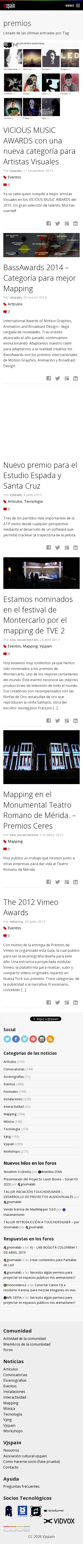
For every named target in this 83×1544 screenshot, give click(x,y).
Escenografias (14, 1077)
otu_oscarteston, (25, 639)
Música (9, 1121)
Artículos (15, 303)
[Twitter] (7, 1039)
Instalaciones (13, 1099)
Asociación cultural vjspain (25, 1456)
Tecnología (33, 501)
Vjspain (46, 646)
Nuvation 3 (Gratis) (17, 1172)
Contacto (10, 1467)
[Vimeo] (24, 1039)
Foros (8, 1349)
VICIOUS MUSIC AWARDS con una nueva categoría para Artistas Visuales (39, 146)
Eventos (14, 177)
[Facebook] (16, 1039)
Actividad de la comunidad (24, 1338)
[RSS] (50, 1039)
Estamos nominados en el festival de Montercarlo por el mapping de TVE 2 (38, 615)
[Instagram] (42, 1039)
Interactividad (14, 1106)
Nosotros (11, 1450)
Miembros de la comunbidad (26, 1344)
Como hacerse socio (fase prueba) (31, 1461)
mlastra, (17, 921)
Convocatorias (14, 1069)
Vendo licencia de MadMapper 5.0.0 (30, 1209)
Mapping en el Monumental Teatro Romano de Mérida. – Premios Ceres (39, 810)
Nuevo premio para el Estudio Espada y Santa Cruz (40, 475)
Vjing (7, 1136)
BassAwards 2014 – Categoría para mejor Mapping (39, 277)
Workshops (12, 1151)
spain (9, 5)
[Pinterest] (33, 1039)
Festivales (11, 1091)
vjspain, (16, 170)
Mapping (30, 646)
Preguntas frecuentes (21, 1486)
